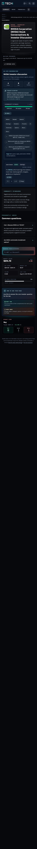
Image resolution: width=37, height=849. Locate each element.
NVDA (3, 18)
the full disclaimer (28, 342)
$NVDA (10, 170)
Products (24, 124)
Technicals (8, 127)
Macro (23, 127)
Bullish (7, 119)
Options (17, 127)
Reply (22, 181)
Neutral (15, 119)
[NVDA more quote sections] (28, 9)
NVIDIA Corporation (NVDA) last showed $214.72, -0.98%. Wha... (19, 136)
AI (30, 124)
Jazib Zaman (9, 164)
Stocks (4, 16)
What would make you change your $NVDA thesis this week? (19, 142)
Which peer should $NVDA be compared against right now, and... (19, 147)
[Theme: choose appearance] (25, 3)
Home (3, 14)
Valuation (16, 124)
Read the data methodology (15, 342)
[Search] (29, 3)
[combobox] (19, 252)
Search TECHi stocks (11, 248)
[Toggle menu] (33, 3)
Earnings (8, 124)
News (7, 131)
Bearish (22, 119)
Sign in (8, 154)
